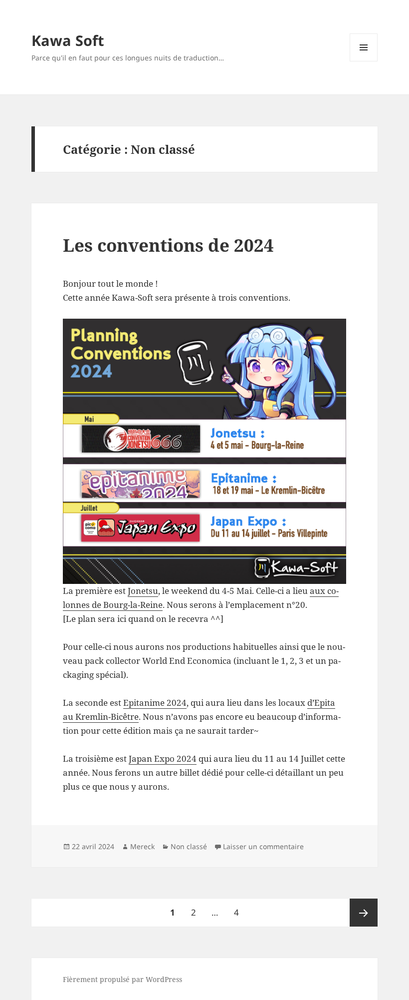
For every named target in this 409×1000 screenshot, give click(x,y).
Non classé (189, 846)
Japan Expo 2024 (163, 758)
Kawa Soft (67, 40)
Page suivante (364, 913)
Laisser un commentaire (263, 846)
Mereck (142, 846)
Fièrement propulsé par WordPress (122, 979)
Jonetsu (143, 590)
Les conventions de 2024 (168, 245)
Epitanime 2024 (155, 702)
